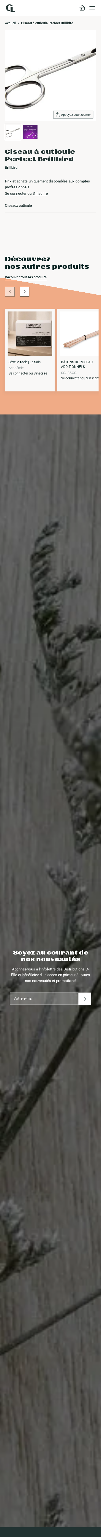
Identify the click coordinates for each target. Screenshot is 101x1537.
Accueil (10, 23)
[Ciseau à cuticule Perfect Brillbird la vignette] (13, 132)
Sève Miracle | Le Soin (25, 362)
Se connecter (15, 193)
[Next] (24, 292)
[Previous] (10, 292)
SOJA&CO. (69, 373)
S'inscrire (40, 193)
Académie (16, 368)
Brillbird (11, 167)
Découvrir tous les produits (26, 277)
